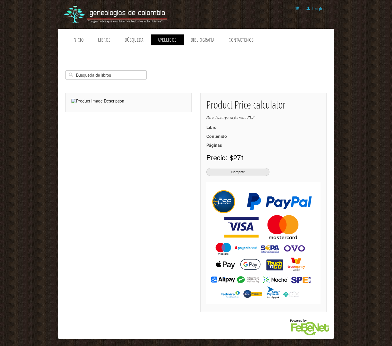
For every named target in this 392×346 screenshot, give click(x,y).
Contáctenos (241, 40)
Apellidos (167, 40)
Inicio (78, 40)
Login (318, 8)
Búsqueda (134, 40)
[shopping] (298, 8)
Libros (104, 40)
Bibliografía (202, 40)
